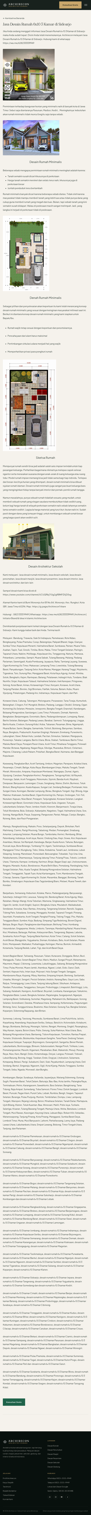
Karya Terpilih (8, 1482)
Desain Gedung (54, 1467)
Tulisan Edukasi (9, 1495)
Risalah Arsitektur (9, 1491)
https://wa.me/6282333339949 (18, 43)
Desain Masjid (53, 1454)
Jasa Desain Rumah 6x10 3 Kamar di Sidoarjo (63, 31)
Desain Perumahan (55, 1450)
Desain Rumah (53, 1446)
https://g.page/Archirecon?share (49, 606)
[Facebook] (67, 1497)
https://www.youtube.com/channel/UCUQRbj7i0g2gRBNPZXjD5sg (37, 594)
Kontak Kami (8, 1499)
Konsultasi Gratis (70, 5)
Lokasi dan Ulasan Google (58, 1487)
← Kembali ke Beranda (13, 18)
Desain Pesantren (54, 1458)
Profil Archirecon (9, 1478)
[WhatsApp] (50, 1497)
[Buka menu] (85, 5)
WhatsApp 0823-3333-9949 (59, 1478)
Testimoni (7, 1487)
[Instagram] (55, 1497)
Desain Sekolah (54, 1462)
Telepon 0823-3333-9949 (59, 1482)
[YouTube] (61, 1497)
